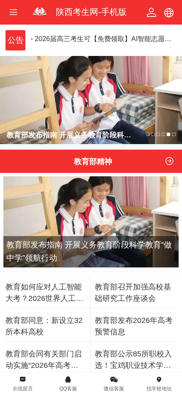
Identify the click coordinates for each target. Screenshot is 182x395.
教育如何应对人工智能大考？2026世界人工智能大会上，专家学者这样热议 (44, 293)
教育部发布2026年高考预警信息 (134, 326)
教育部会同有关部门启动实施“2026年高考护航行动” (44, 360)
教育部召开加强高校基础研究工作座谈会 (133, 292)
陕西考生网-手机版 (91, 12)
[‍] (169, 161)
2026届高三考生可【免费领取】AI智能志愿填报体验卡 (106, 38)
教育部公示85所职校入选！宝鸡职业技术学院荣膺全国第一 (133, 360)
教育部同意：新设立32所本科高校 (44, 326)
